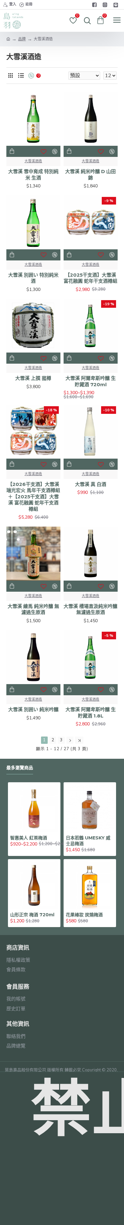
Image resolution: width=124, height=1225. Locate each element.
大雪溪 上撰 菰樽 (33, 378)
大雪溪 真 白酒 (90, 484)
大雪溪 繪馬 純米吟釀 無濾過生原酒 (33, 609)
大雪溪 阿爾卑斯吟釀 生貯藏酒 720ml (90, 381)
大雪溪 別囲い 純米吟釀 (33, 709)
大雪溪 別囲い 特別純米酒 (33, 278)
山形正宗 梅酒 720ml (32, 915)
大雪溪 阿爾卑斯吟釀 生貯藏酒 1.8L (90, 712)
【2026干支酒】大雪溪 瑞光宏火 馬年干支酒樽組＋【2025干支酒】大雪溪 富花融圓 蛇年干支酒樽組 (33, 496)
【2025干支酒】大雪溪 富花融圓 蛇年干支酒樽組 (90, 278)
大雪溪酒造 (33, 161)
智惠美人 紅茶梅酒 (28, 838)
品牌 (22, 39)
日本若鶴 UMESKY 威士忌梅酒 (88, 840)
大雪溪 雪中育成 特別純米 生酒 (33, 174)
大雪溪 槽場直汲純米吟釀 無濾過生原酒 (90, 609)
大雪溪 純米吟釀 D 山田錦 (90, 174)
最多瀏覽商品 (19, 768)
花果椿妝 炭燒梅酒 (84, 915)
